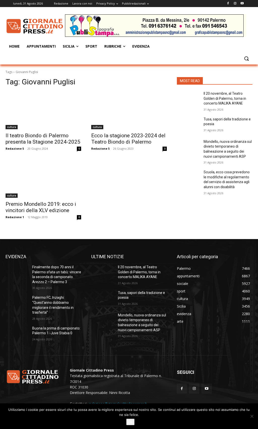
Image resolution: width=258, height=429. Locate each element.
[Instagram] (235, 4)
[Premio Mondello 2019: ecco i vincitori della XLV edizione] (43, 179)
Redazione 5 (15, 148)
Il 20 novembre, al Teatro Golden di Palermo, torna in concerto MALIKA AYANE (225, 98)
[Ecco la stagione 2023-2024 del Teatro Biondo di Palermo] (129, 110)
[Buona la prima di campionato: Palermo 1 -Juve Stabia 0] (17, 334)
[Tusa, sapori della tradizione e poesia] (188, 125)
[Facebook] (228, 4)
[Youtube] (242, 4)
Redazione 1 (15, 217)
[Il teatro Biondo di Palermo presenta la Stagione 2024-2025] (43, 110)
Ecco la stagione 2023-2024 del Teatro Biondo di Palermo (128, 139)
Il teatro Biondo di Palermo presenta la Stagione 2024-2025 (43, 139)
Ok (130, 422)
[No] (251, 416)
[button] (246, 58)
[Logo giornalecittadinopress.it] (35, 26)
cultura (11, 127)
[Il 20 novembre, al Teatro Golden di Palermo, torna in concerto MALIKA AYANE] (188, 99)
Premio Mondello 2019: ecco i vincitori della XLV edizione (41, 207)
